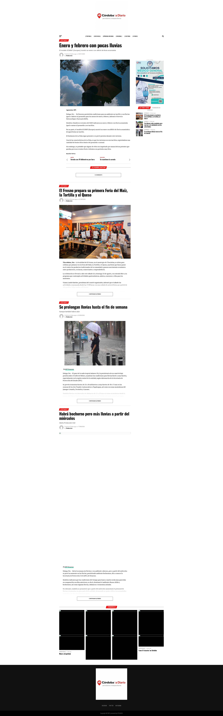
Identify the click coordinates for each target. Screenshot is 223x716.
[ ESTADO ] (135, 36)
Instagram (118, 705)
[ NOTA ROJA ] (97, 36)
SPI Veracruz (69, 369)
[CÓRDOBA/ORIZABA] (108, 36)
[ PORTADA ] (88, 36)
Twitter (111, 705)
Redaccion (69, 55)
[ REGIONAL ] (119, 36)
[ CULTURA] (127, 36)
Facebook (104, 705)
